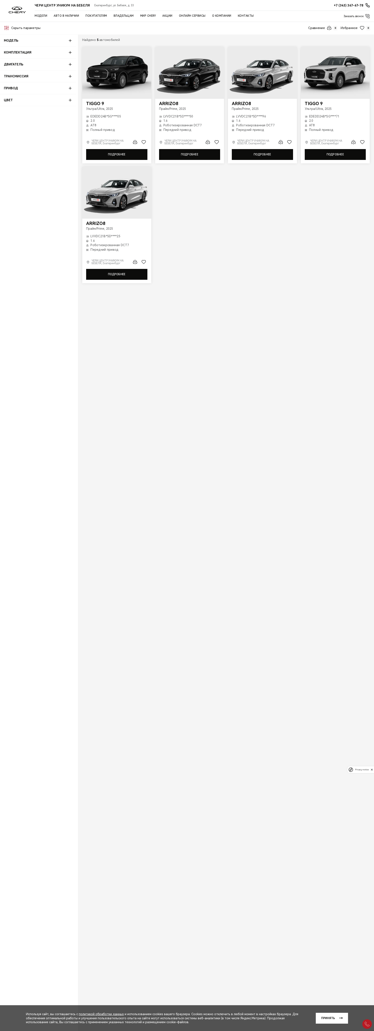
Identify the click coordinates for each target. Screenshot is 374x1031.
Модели (41, 15)
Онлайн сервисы (192, 15)
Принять (328, 1018)
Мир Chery (148, 15)
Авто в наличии (66, 15)
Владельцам (124, 15)
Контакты (246, 15)
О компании (221, 15)
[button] (38, 40)
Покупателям (96, 15)
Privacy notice (362, 769)
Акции (167, 15)
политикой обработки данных (101, 1014)
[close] (372, 769)
